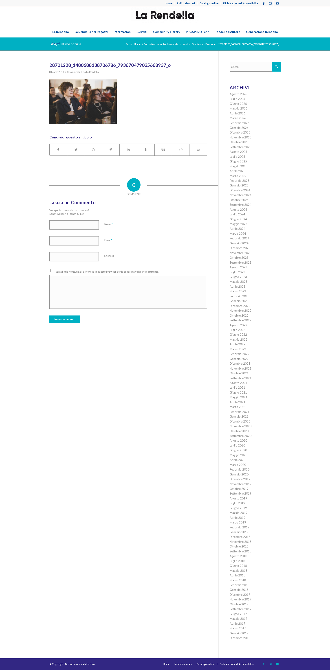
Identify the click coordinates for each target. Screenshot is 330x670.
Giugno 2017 (238, 614)
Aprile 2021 (237, 402)
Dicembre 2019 (240, 479)
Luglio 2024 (237, 214)
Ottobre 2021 (239, 373)
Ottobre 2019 (239, 488)
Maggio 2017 (238, 618)
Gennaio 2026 (239, 127)
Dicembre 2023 (240, 248)
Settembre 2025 (240, 147)
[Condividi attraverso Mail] (198, 149)
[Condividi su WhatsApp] (93, 149)
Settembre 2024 (240, 204)
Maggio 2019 (238, 513)
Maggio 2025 (238, 166)
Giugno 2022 (238, 334)
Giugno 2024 (238, 219)
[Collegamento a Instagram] (270, 3)
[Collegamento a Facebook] (263, 3)
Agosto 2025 (238, 151)
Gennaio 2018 (239, 589)
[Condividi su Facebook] (58, 149)
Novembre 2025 (240, 137)
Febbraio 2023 (239, 296)
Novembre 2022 (240, 310)
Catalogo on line (209, 3)
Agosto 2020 (238, 440)
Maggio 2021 (238, 397)
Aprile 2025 (237, 171)
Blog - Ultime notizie (65, 44)
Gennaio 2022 (239, 359)
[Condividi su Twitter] (76, 149)
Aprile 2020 (237, 460)
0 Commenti (73, 72)
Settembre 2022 (240, 320)
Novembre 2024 (240, 195)
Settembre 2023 (240, 262)
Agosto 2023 (238, 267)
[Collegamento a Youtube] (277, 3)
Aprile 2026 (237, 113)
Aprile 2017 (237, 623)
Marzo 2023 (238, 291)
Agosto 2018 (238, 556)
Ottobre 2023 (239, 257)
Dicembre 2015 (240, 638)
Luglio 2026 (237, 99)
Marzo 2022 (238, 349)
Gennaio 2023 (239, 301)
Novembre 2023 (240, 253)
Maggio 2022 (238, 339)
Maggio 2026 (238, 108)
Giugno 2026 (238, 103)
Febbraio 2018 (239, 585)
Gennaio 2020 (239, 474)
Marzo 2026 (238, 118)
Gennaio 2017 (239, 633)
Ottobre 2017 (239, 604)
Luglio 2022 (237, 330)
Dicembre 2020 (240, 421)
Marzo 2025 (238, 176)
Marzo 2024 (238, 233)
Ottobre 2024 (239, 200)
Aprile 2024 (237, 228)
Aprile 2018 (237, 575)
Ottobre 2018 (239, 546)
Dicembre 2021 (240, 363)
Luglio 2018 (237, 561)
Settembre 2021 (240, 378)
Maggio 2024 (238, 224)
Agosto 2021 (238, 383)
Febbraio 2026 (239, 123)
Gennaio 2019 (239, 532)
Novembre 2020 (240, 426)
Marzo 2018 (238, 580)
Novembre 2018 (240, 541)
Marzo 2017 (238, 628)
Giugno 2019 (238, 508)
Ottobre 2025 (239, 142)
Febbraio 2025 (239, 180)
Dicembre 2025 (240, 132)
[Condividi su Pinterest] (110, 149)
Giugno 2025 (238, 161)
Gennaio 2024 (239, 243)
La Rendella (92, 72)
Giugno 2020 (238, 450)
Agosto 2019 (238, 498)
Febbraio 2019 (239, 527)
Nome (108, 224)
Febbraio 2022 (239, 354)
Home (169, 3)
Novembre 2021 (240, 368)
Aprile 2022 (237, 344)
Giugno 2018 (238, 565)
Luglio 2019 (237, 503)
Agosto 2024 (238, 209)
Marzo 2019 (238, 522)
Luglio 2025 (237, 156)
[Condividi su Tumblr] (145, 149)
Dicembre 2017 (240, 594)
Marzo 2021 (238, 407)
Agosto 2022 (238, 325)
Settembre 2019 (240, 493)
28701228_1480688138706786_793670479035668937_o (110, 65)
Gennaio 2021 (239, 416)
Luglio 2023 (237, 272)
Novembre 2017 (240, 599)
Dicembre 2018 (240, 537)
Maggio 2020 (238, 455)
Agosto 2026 (238, 94)
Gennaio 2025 (239, 185)
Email (108, 240)
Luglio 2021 (237, 387)
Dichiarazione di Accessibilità (240, 3)
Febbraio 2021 (239, 412)
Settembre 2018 (240, 551)
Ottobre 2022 (239, 315)
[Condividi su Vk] (163, 149)
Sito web (109, 255)
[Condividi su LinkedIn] (128, 149)
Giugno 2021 (238, 392)
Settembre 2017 (240, 609)
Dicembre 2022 (240, 306)
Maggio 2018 (238, 570)
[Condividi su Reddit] (180, 149)
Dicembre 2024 (240, 190)
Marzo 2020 (238, 464)
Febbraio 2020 (239, 469)
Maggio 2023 (238, 281)
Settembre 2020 (240, 436)
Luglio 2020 (237, 445)
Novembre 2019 (240, 484)
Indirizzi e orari (186, 3)
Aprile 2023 (237, 286)
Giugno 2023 (238, 277)
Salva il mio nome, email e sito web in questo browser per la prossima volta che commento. (107, 271)
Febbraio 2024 (239, 238)
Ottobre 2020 (239, 431)
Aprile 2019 (237, 517)
